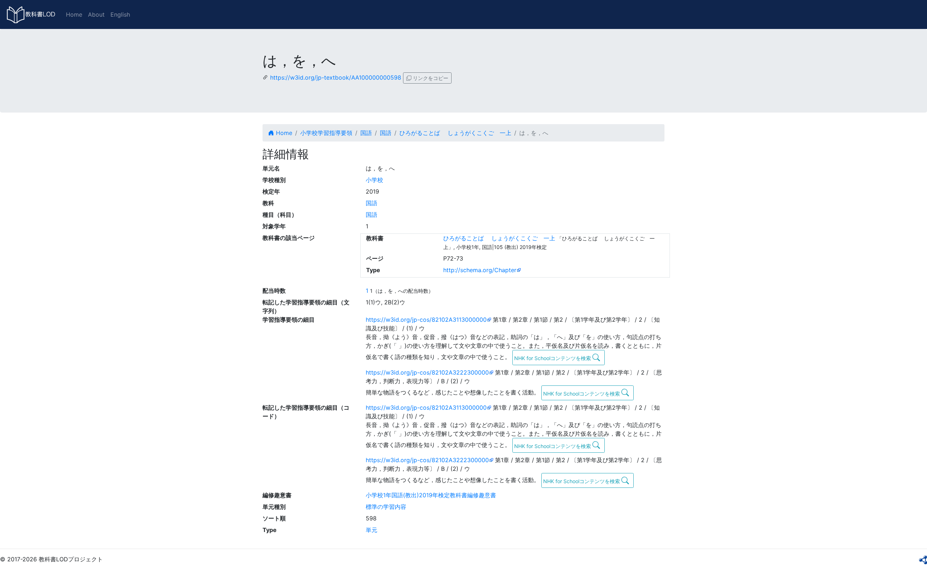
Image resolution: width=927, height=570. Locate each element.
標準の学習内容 (386, 506)
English (120, 14)
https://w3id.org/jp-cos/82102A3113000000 (426, 319)
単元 (371, 529)
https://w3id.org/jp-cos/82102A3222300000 (427, 372)
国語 (366, 132)
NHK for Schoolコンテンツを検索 (553, 358)
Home (74, 14)
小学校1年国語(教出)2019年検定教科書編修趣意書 (431, 495)
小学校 (374, 179)
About (96, 14)
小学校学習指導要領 (326, 132)
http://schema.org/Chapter (479, 270)
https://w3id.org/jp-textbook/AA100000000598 (335, 77)
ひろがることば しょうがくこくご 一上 (455, 132)
